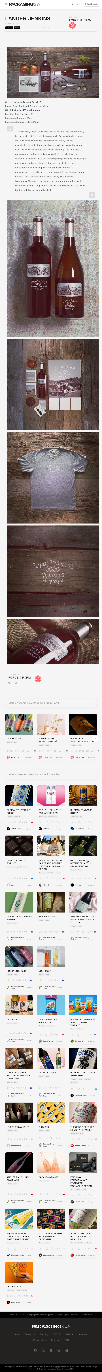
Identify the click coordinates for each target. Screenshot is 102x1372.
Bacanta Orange (48, 1177)
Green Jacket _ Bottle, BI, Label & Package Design (81, 863)
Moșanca (12, 1019)
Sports (84, 1189)
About (17, 1334)
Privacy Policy (40, 1340)
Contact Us (30, 1334)
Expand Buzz (79, 829)
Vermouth (17, 816)
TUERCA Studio (16, 829)
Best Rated (87, 1079)
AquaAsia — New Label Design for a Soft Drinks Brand (18, 1236)
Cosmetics (23, 867)
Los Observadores (18, 1127)
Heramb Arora (79, 1202)
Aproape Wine (47, 916)
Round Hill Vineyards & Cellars (82, 740)
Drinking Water (52, 816)
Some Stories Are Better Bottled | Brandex (81, 1236)
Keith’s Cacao (15, 1286)
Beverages (42, 816)
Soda (81, 1133)
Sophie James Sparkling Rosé (48, 740)
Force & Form (80, 20)
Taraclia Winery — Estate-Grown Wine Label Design (18, 1075)
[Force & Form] (72, 25)
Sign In (79, 4)
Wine (17, 28)
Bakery (41, 1243)
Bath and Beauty (12, 867)
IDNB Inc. (46, 829)
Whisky (80, 870)
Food (58, 872)
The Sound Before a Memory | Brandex (82, 1128)
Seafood (79, 1029)
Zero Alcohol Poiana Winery (19, 918)
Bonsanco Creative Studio (17, 939)
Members (55, 1340)
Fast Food (51, 872)
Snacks (24, 1290)
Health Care (50, 1026)
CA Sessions (14, 739)
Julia (12, 885)
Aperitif (80, 1079)
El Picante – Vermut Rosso (19, 811)
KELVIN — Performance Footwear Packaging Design (81, 1181)
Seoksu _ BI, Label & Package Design (50, 811)
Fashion (77, 1189)
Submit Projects (91, 4)
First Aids (42, 1026)
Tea (81, 816)
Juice (18, 1243)
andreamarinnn (16, 1145)
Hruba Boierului (16, 971)
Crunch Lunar (47, 1072)
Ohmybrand (79, 1041)
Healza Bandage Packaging (48, 1020)
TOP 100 (57, 1334)
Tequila (89, 1243)
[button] (73, 4)
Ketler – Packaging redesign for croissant (50, 1236)
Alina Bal (46, 885)
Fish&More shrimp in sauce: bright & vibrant (82, 1022)
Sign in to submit (86, 1315)
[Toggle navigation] (6, 4)
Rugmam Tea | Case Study (81, 811)
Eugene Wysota (48, 1041)
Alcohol (9, 28)
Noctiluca (45, 971)
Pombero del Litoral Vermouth (82, 1074)
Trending (44, 1334)
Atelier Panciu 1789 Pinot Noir (18, 1178)
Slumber (44, 1127)
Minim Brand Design (17, 1255)
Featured (70, 1334)
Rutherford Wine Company (26, 110)
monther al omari (80, 1145)
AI (72, 1189)
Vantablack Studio (80, 1095)
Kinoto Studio (15, 1302)
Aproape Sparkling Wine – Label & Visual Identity (82, 919)
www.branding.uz (48, 1255)
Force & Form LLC (32, 102)
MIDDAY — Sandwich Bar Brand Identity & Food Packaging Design (50, 864)
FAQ (67, 1340)
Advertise (83, 1334)
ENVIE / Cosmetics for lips (17, 861)
